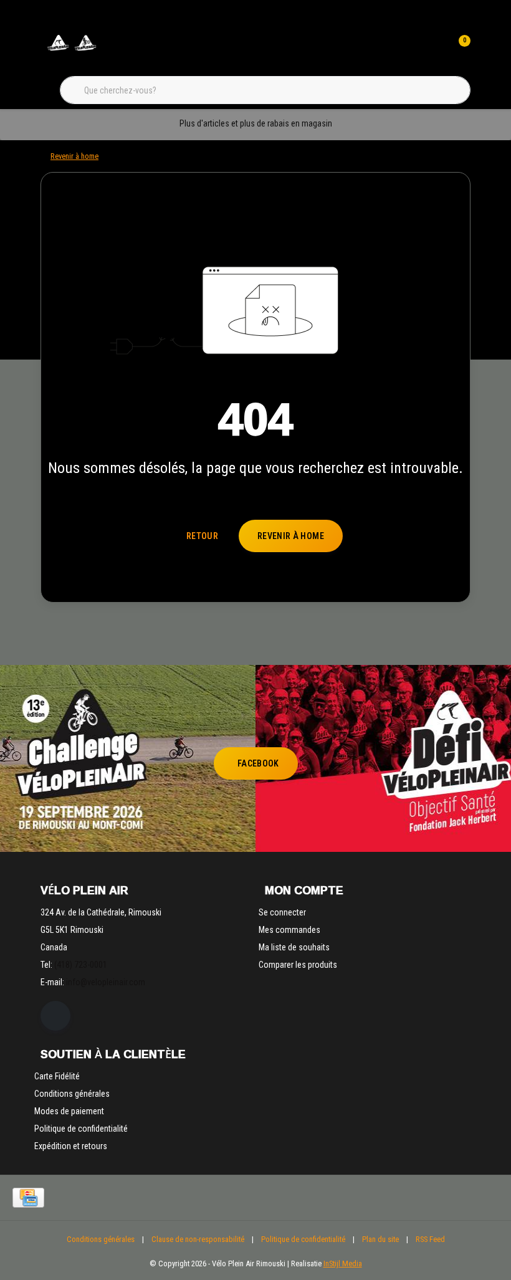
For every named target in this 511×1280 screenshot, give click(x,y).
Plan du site (380, 1239)
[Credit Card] (28, 1198)
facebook (258, 763)
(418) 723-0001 (80, 965)
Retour (202, 536)
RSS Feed (430, 1239)
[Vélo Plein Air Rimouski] (72, 49)
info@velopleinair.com (105, 982)
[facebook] (55, 1016)
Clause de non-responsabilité (197, 1239)
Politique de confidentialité (303, 1239)
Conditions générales (101, 1239)
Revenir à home (290, 536)
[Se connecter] (435, 50)
